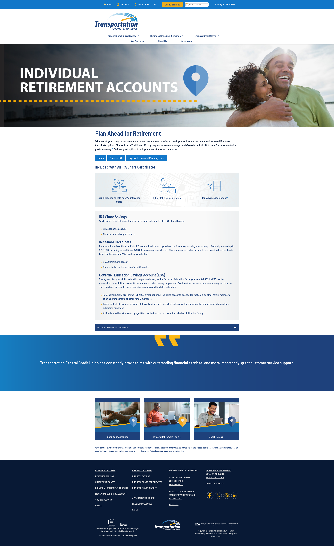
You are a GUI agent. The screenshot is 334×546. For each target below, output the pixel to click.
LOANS (98, 505)
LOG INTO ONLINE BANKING (218, 470)
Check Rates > (216, 436)
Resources (186, 41)
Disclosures (210, 533)
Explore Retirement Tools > (167, 436)
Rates (110, 4)
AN (213, 473)
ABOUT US (173, 504)
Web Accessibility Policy (224, 533)
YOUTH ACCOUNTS (103, 499)
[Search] (189, 4)
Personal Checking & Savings (121, 35)
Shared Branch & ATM (147, 4)
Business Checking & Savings (165, 35)
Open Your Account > (117, 436)
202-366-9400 (176, 480)
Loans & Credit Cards (205, 35)
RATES (135, 509)
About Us (162, 41)
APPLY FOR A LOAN (215, 477)
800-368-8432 (176, 484)
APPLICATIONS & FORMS (143, 497)
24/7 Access (137, 41)
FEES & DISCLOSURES (142, 503)
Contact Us (125, 4)
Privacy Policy (200, 533)
